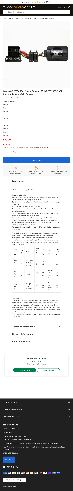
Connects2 (6, 98)
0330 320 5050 (13, 429)
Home (4, 18)
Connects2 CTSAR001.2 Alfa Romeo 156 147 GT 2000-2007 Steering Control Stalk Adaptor (31, 18)
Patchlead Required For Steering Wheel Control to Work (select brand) (25, 148)
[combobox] (36, 12)
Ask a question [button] (48, 370)
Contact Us (9, 460)
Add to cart (36, 160)
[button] (64, 7)
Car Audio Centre (11, 486)
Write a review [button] (24, 370)
